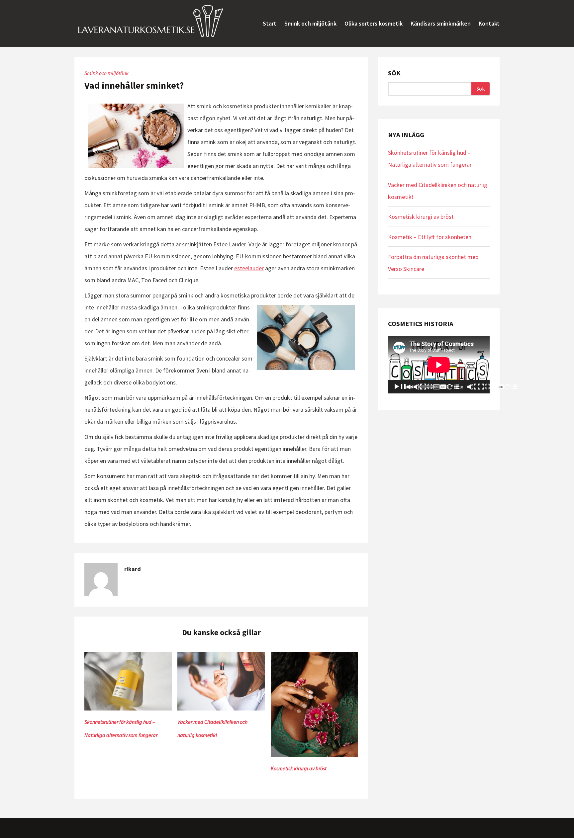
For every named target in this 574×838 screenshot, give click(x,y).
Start (269, 23)
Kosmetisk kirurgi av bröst (299, 768)
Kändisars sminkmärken (441, 23)
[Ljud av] (472, 386)
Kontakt (489, 23)
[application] (439, 364)
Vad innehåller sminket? (134, 85)
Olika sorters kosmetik (373, 23)
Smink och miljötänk (310, 23)
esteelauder (249, 268)
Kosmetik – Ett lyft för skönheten (429, 237)
